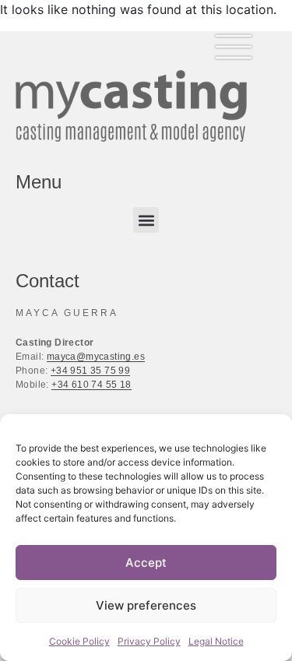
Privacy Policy (149, 641)
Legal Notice (216, 641)
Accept (146, 562)
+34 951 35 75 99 (90, 370)
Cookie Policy (79, 641)
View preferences (146, 605)
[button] (146, 220)
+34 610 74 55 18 (91, 384)
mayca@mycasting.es (96, 356)
